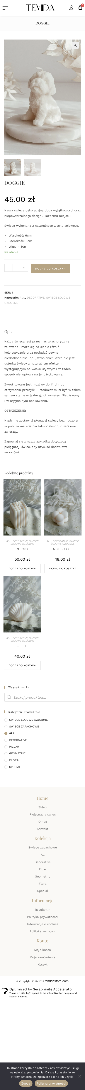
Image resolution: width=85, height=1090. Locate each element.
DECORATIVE (35, 297)
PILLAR (14, 746)
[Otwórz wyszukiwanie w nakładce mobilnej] (42, 697)
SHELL (22, 646)
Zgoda (25, 1083)
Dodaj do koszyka (50, 268)
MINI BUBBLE (62, 549)
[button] (75, 45)
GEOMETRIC (17, 753)
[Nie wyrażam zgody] (79, 1076)
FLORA (14, 760)
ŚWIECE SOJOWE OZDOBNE (24, 542)
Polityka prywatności (51, 1083)
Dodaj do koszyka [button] (22, 568)
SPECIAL (15, 767)
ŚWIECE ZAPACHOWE (24, 726)
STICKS (22, 549)
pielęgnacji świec (17, 447)
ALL (22, 297)
